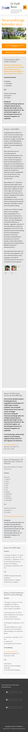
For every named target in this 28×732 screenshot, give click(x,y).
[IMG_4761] (7, 268)
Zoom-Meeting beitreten (11, 444)
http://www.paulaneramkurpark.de (14, 516)
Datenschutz (6, 728)
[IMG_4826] (14, 274)
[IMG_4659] (14, 268)
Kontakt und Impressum (18, 728)
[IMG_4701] (7, 328)
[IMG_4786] (20, 268)
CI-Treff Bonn (15, 5)
